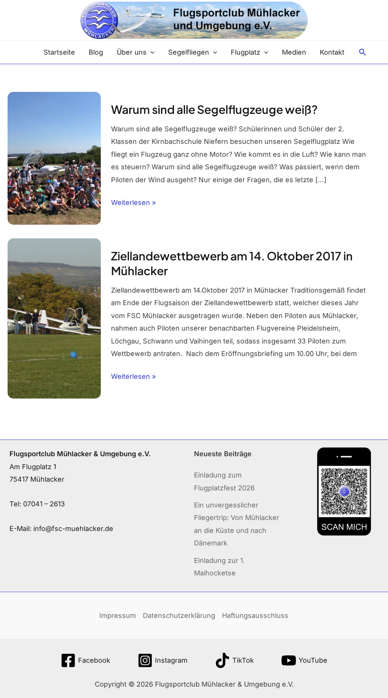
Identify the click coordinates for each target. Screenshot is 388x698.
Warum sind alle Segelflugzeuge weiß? (214, 109)
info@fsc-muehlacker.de (73, 529)
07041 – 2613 (44, 504)
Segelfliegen (188, 52)
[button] (151, 52)
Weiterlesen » (133, 201)
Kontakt (332, 52)
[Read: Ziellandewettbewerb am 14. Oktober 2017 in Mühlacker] (54, 318)
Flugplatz (245, 52)
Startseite (59, 52)
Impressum (117, 615)
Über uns (132, 52)
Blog (96, 52)
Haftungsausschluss (255, 615)
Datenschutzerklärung (179, 615)
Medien (294, 52)
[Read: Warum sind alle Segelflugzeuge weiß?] (54, 158)
